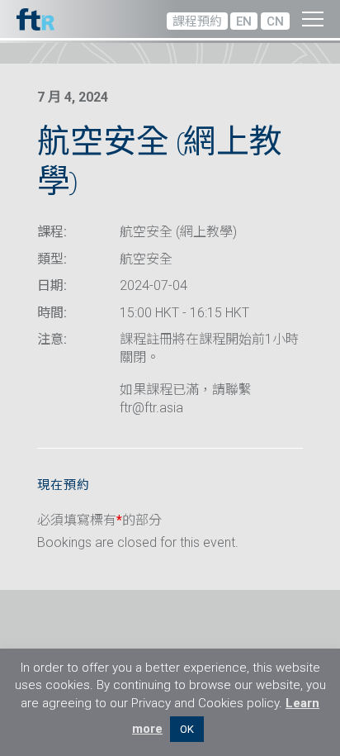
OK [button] (187, 729)
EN (244, 21)
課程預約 (197, 21)
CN (275, 21)
